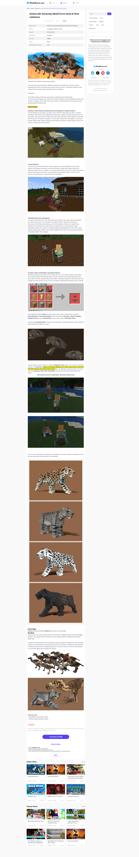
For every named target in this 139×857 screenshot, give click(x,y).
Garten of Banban (93, 18)
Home (28, 8)
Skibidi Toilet (92, 28)
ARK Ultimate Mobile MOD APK (100, 90)
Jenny (97, 25)
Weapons (101, 21)
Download (55, 737)
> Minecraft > (37, 8)
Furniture (91, 25)
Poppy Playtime (93, 21)
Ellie (102, 25)
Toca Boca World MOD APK (100, 88)
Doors (101, 18)
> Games (32, 8)
